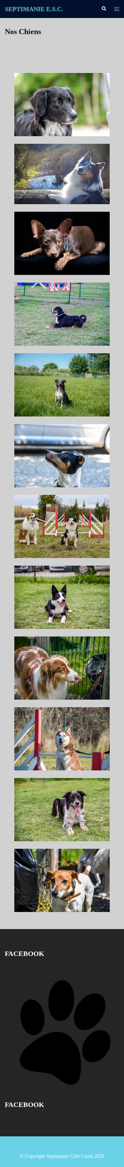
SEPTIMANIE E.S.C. (34, 8)
